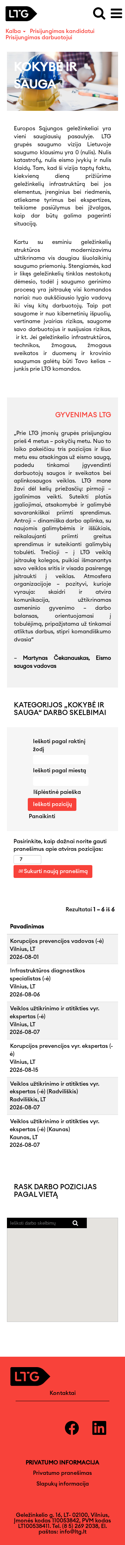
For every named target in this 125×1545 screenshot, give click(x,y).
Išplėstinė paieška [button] (57, 792)
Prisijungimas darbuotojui (39, 37)
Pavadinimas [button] (27, 926)
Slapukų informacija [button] (62, 1484)
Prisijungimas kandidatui (62, 31)
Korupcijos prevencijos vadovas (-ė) (57, 941)
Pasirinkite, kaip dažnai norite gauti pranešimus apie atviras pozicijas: (60, 845)
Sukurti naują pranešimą (55, 871)
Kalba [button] (14, 31)
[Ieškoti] (99, 13)
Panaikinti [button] (42, 816)
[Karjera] (24, 13)
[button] (116, 13)
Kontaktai (63, 1393)
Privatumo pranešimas (62, 1473)
